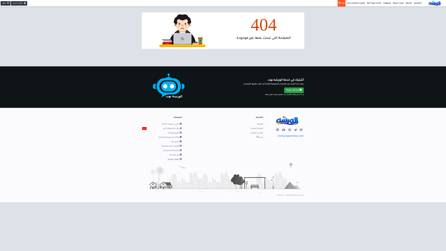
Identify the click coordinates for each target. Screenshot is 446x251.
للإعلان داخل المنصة (171, 146)
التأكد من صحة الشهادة (169, 137)
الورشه (260, 124)
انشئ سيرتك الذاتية (171, 124)
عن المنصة (175, 155)
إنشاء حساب (17, 3)
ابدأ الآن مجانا (293, 90)
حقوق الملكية (174, 159)
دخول (4, 3)
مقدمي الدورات (256, 133)
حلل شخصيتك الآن (171, 128)
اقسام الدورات (256, 128)
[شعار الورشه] (433, 3)
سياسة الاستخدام (171, 151)
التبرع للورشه (174, 133)
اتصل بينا (175, 142)
